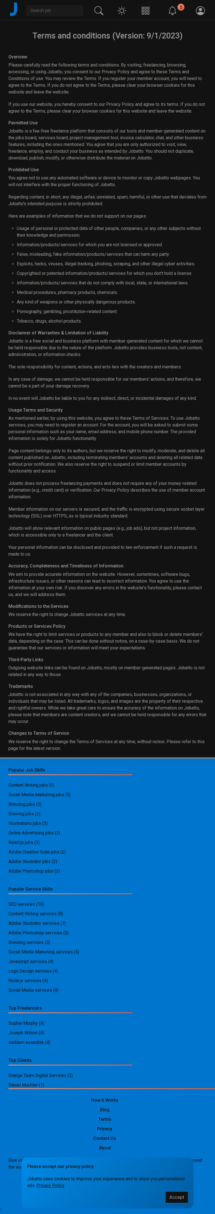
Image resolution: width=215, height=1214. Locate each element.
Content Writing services (32, 913)
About (105, 1148)
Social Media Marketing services (40, 952)
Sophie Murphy (23, 1023)
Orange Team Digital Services (37, 1075)
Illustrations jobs (24, 823)
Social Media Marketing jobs (36, 794)
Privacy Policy (50, 1185)
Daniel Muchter (23, 1085)
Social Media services (30, 990)
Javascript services (27, 961)
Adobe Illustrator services (33, 923)
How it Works (104, 1100)
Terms (104, 1119)
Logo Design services (30, 971)
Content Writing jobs (28, 785)
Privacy (104, 1128)
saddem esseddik (26, 1042)
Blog (104, 1109)
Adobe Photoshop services (35, 932)
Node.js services (24, 980)
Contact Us (104, 1138)
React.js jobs (20, 842)
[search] (98, 9)
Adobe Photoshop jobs (30, 871)
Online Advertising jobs (31, 833)
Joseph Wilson (23, 1032)
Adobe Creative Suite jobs (33, 852)
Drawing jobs (21, 813)
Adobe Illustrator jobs (29, 861)
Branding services (26, 942)
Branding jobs (21, 804)
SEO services (21, 904)
